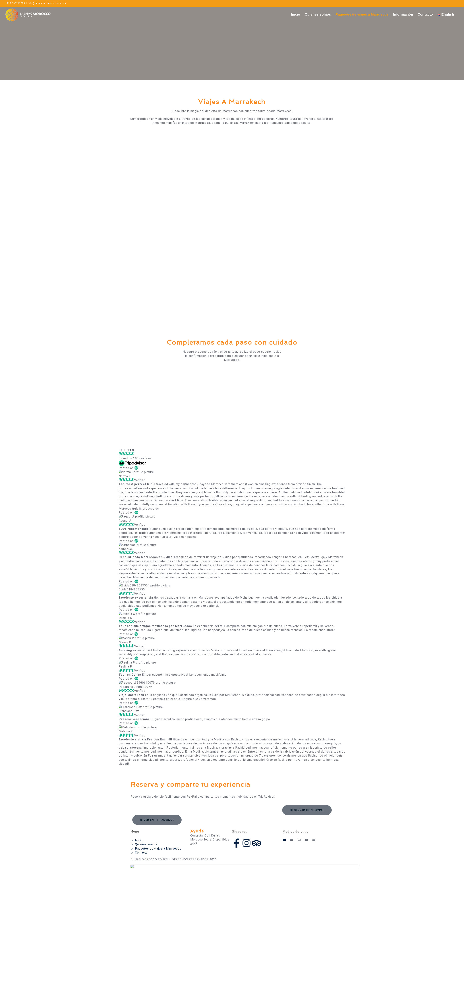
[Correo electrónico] (439, 3)
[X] (451, 3)
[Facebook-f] (236, 843)
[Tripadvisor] (256, 843)
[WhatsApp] (433, 3)
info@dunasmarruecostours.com (47, 3)
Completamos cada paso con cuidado (232, 342)
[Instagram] (445, 3)
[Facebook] (457, 3)
